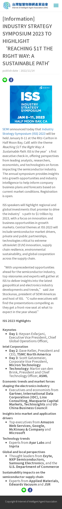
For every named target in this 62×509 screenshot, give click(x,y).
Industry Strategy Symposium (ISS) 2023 (27, 131)
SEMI (5, 129)
